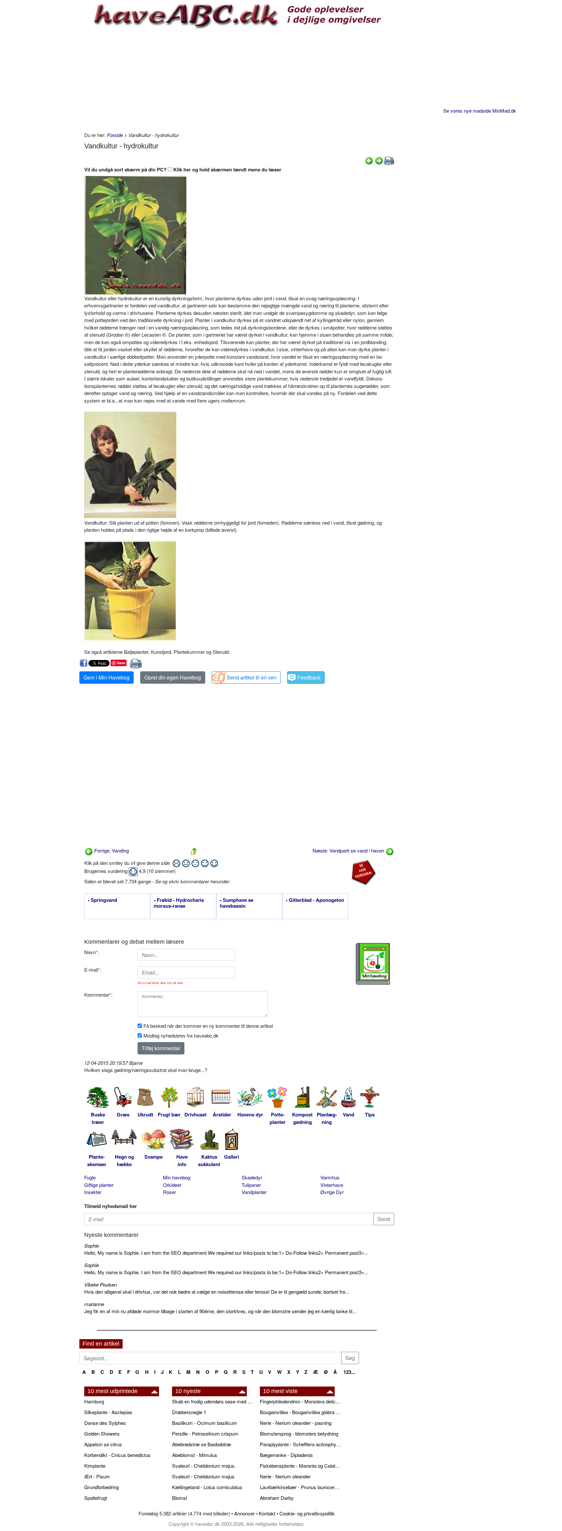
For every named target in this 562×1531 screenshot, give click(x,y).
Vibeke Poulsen (100, 1284)
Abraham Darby (277, 1497)
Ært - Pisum (97, 1476)
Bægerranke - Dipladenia (286, 1454)
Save (121, 662)
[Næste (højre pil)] (379, 159)
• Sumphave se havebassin (236, 903)
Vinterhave (331, 1184)
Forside (115, 134)
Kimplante (94, 1465)
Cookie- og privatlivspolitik (307, 1513)
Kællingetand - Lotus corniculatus (207, 1487)
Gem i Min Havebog (106, 677)
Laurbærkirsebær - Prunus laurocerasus (300, 1487)
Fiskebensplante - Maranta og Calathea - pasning (300, 1465)
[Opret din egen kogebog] (373, 964)
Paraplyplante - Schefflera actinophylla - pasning (300, 1444)
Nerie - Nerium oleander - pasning (295, 1422)
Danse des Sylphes (105, 1422)
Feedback (308, 677)
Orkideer (172, 1184)
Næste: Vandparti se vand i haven (349, 850)
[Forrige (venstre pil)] (369, 159)
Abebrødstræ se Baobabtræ (201, 1444)
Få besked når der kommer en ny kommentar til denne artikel (208, 1025)
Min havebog (176, 1177)
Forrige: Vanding (111, 850)
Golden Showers (102, 1433)
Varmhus (330, 1177)
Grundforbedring (101, 1487)
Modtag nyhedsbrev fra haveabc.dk (181, 1035)
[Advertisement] (239, 79)
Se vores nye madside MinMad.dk (479, 110)
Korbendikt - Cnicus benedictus (117, 1454)
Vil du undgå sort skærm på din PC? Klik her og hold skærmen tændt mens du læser (182, 169)
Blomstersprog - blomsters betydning (299, 1433)
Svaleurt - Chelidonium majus (203, 1476)
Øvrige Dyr (332, 1192)
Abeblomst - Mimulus (194, 1454)
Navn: (91, 952)
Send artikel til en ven (251, 677)
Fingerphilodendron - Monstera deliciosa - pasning (300, 1401)
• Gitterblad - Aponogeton (315, 900)
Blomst (179, 1497)
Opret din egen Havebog (172, 677)
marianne (94, 1304)
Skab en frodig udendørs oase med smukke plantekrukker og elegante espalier (212, 1401)
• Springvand (102, 900)
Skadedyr (252, 1177)
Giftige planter (99, 1184)
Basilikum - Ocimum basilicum (204, 1422)
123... (349, 1371)
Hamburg (94, 1401)
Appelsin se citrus (103, 1444)
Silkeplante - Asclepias (108, 1412)
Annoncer (244, 1513)
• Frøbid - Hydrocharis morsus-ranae (179, 903)
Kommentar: (98, 994)
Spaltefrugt (95, 1497)
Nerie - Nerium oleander (285, 1476)
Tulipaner (251, 1184)
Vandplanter (254, 1192)
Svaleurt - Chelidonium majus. (204, 1465)
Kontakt (267, 1513)
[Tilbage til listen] (194, 850)
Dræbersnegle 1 (189, 1412)
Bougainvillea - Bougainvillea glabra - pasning (300, 1412)
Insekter (92, 1192)
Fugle (90, 1177)
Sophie (91, 1245)
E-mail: (92, 969)
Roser (169, 1192)
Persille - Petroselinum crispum (205, 1433)
